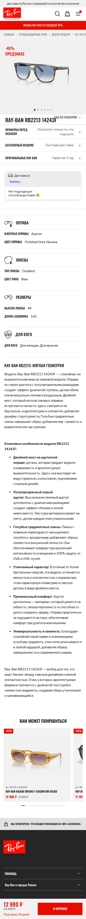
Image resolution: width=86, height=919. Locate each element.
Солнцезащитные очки (33, 34)
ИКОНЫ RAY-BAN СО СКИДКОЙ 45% (43, 25)
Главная (9, 34)
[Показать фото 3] (41, 110)
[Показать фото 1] (35, 110)
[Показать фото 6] (51, 110)
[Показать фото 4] (44, 110)
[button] (67, 117)
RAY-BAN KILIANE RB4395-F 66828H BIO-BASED (31, 791)
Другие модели (61, 34)
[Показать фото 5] (48, 110)
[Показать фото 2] (38, 110)
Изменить (15, 181)
